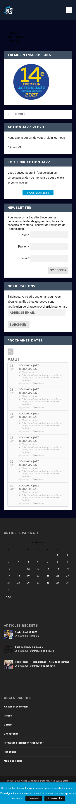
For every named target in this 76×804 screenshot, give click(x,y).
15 (57, 568)
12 (28, 568)
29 (57, 582)
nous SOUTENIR (38, 192)
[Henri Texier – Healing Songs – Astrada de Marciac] (8, 664)
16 (67, 568)
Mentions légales (13, 761)
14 (47, 568)
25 (18, 582)
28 (47, 582)
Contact (8, 725)
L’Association (11, 734)
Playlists (34, 636)
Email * (25, 258)
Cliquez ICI (14, 147)
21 (47, 575)
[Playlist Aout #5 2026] (8, 634)
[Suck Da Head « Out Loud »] (8, 649)
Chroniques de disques (42, 651)
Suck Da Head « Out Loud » (29, 647)
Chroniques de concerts (42, 666)
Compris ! (33, 798)
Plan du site (10, 752)
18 (18, 575)
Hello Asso (21, 182)
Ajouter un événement (16, 706)
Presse (8, 715)
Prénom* (24, 246)
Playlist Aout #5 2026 (26, 632)
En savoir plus (54, 798)
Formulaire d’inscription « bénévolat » (24, 743)
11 (18, 568)
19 (28, 575)
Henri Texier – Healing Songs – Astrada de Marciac (42, 662)
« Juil (8, 596)
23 (67, 575)
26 (28, 582)
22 (57, 575)
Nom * (25, 234)
